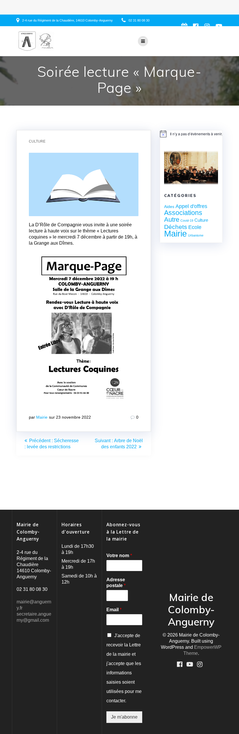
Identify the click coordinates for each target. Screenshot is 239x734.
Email (114, 609)
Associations (183, 212)
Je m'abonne (124, 717)
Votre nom (119, 555)
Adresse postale (116, 582)
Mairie (42, 417)
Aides (169, 206)
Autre (171, 219)
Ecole (194, 227)
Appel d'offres (191, 206)
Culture (37, 141)
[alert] (191, 133)
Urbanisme (195, 235)
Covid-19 (186, 220)
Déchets (175, 226)
